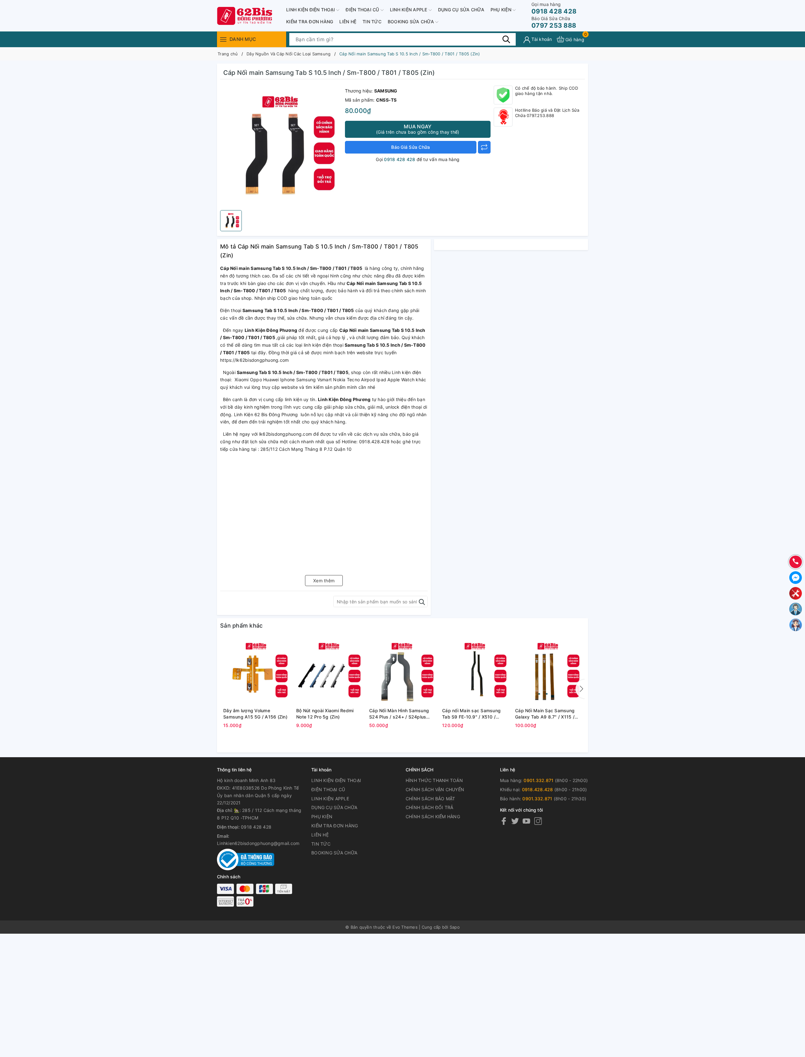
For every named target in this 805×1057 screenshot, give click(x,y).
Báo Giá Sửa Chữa (410, 147)
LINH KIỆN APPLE (409, 9)
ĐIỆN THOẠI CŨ (363, 9)
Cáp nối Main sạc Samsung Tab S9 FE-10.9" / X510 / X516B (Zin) (471, 714)
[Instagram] (538, 821)
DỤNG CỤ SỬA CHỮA (461, 9)
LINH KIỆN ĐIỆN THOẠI (311, 9)
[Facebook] (504, 821)
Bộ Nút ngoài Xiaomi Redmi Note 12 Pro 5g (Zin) (324, 713)
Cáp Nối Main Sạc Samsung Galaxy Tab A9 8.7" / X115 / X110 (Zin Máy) (545, 714)
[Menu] (223, 39)
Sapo (455, 927)
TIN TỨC (372, 21)
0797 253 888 (553, 22)
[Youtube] (526, 821)
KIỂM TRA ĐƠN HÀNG (309, 21)
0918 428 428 (553, 8)
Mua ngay (417, 129)
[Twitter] (515, 821)
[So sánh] (484, 147)
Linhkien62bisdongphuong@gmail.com (258, 843)
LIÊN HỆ (347, 21)
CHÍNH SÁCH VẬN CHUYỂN (435, 789)
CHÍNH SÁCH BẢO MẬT (430, 798)
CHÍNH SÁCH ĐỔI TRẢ (429, 807)
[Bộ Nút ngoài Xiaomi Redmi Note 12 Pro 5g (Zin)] (329, 672)
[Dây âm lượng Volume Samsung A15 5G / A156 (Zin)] (256, 672)
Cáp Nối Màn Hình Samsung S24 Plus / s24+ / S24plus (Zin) (399, 714)
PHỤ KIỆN (502, 9)
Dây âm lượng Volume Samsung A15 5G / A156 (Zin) (255, 713)
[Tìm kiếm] (506, 39)
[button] (580, 689)
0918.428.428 (537, 789)
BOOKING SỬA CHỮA (411, 21)
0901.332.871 (538, 780)
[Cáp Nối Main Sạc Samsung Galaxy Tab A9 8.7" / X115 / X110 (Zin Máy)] (548, 672)
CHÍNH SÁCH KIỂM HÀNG (433, 816)
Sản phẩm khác (241, 625)
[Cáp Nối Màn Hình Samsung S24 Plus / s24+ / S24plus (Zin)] (402, 672)
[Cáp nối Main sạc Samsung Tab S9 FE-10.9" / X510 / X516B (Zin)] (475, 672)
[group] (281, 146)
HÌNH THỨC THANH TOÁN (434, 780)
